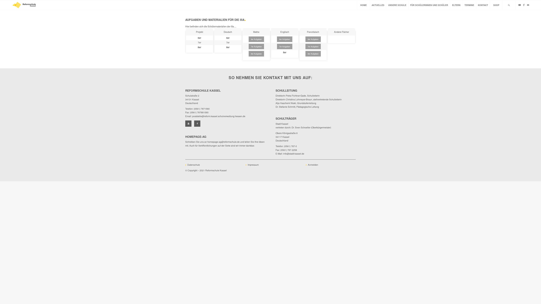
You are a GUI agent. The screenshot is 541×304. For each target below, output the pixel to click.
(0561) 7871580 (202, 108)
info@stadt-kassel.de (293, 153)
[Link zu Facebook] (524, 5)
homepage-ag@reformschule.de (223, 141)
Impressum (253, 164)
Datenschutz (193, 164)
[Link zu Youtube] (519, 5)
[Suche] (509, 5)
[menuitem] (363, 5)
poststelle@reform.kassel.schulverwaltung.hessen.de (218, 116)
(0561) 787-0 (290, 146)
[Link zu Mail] (528, 5)
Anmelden (313, 164)
